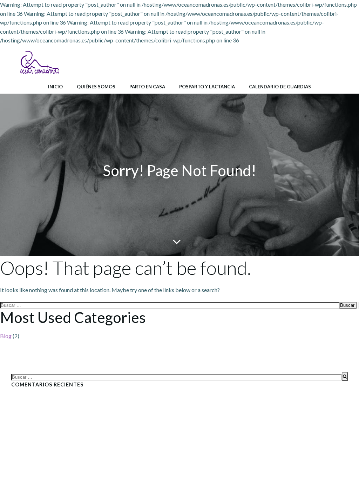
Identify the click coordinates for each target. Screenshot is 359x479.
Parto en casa (147, 86)
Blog (6, 335)
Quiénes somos (96, 86)
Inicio (55, 86)
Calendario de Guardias (280, 86)
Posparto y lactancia (207, 86)
